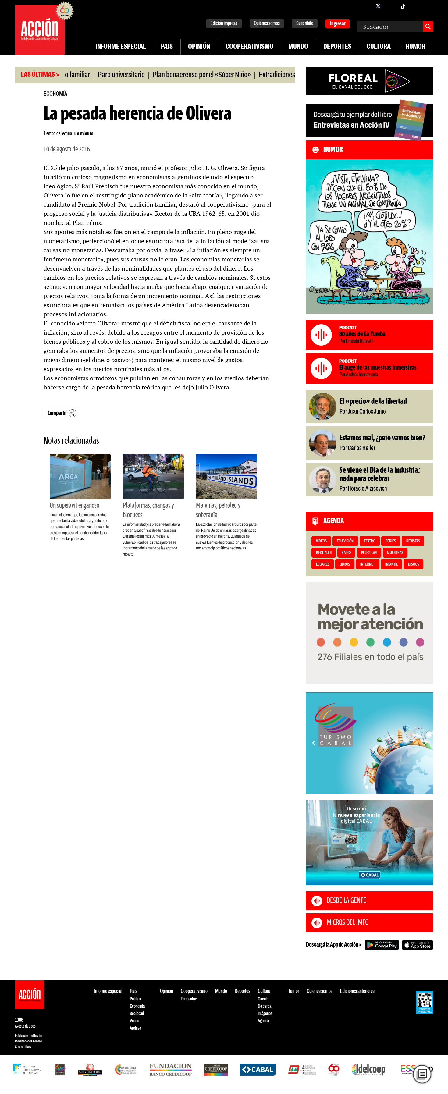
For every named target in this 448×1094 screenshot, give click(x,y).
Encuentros (189, 999)
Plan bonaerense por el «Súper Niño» (177, 75)
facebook (366, 6)
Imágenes (265, 1013)
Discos (413, 565)
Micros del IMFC (347, 922)
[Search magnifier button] (428, 26)
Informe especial (120, 47)
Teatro (369, 541)
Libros (345, 565)
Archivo (135, 1028)
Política (135, 999)
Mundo (298, 47)
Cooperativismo (249, 47)
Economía (55, 94)
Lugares (322, 565)
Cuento (263, 999)
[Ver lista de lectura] (422, 1074)
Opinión (199, 47)
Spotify (427, 6)
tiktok (403, 6)
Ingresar (338, 24)
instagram (390, 6)
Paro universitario (96, 75)
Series (391, 541)
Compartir (57, 413)
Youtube (415, 6)
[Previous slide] (313, 743)
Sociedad (137, 1013)
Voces (134, 1021)
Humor (415, 47)
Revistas (413, 541)
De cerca (264, 1006)
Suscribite (304, 23)
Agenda (263, 1021)
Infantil (391, 565)
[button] (366, 787)
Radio (346, 553)
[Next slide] (425, 743)
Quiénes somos (267, 23)
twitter (378, 6)
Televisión (345, 541)
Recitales (324, 553)
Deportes (337, 47)
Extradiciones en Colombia (269, 75)
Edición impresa (223, 23)
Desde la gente (346, 901)
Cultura (379, 47)
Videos (321, 541)
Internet (367, 565)
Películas (369, 553)
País (167, 47)
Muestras (395, 553)
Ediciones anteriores (357, 991)
